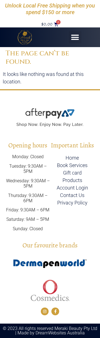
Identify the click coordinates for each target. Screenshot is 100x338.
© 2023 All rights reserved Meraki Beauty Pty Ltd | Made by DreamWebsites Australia (50, 331)
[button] (75, 37)
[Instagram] (45, 311)
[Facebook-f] (55, 311)
